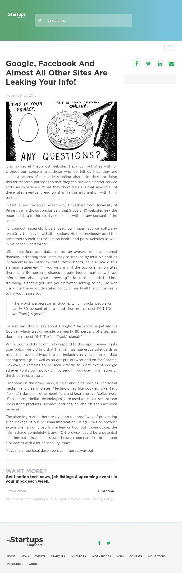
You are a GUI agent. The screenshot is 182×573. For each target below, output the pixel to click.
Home (11, 556)
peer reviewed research (41, 205)
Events (40, 556)
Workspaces (101, 556)
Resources (15, 564)
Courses (135, 556)
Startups (58, 556)
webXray (14, 234)
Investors (78, 556)
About (34, 564)
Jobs (120, 556)
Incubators (157, 556)
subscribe (106, 491)
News (25, 556)
